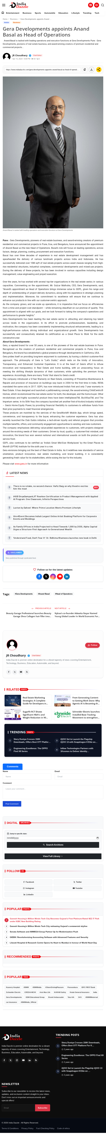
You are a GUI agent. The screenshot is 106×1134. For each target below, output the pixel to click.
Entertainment (12, 13)
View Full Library (53, 856)
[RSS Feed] (26, 672)
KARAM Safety (60, 992)
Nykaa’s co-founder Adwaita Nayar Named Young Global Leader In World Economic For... (77, 615)
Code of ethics (63, 1128)
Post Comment (12, 804)
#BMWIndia (37, 987)
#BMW (26, 987)
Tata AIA (71, 997)
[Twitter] (46, 576)
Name (5, 771)
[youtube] (20, 672)
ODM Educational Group (35, 997)
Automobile (49, 13)
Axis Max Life (45, 992)
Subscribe (42, 1108)
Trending (87, 13)
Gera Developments (14, 997)
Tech (97, 13)
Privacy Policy (27, 1128)
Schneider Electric (13, 992)
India (95, 992)
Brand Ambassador (56, 997)
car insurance (11, 1002)
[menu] (3, 5)
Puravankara (72, 987)
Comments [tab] (12, 766)
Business (27, 13)
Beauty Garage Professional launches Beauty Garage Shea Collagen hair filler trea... (28, 615)
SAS (80, 997)
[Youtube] (60, 576)
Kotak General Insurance (79, 992)
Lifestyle (75, 13)
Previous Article (43, 608)
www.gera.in (20, 463)
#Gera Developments (24, 594)
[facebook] (8, 672)
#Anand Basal (44, 594)
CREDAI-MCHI (30, 992)
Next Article (61, 608)
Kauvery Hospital (13, 987)
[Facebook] (39, 576)
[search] (102, 5)
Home (5, 19)
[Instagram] (53, 576)
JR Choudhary (16, 655)
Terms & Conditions (10, 1128)
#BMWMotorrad (91, 997)
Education (63, 13)
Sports (38, 13)
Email (57, 771)
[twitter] (14, 672)
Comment (7, 783)
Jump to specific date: (17, 833)
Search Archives (53, 845)
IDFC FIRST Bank (88, 987)
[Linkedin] (67, 576)
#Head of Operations (63, 594)
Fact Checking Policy (45, 1128)
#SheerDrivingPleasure (54, 987)
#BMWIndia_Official (28, 1002)
